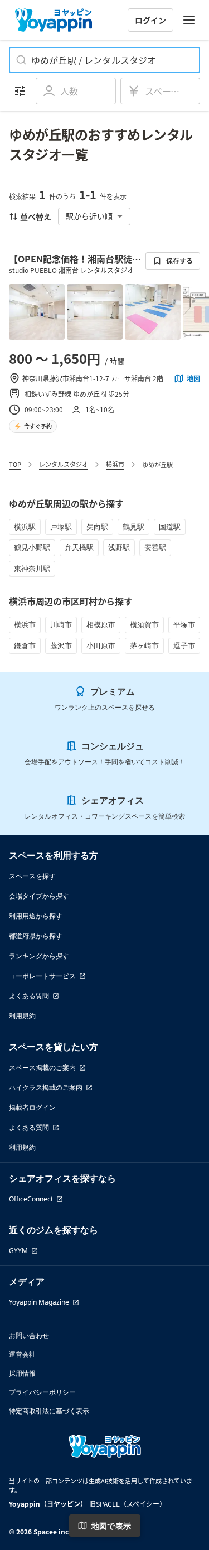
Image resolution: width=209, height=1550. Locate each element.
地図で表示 (111, 1526)
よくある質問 (29, 996)
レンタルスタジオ (63, 464)
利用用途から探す (35, 916)
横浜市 (115, 464)
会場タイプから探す (39, 896)
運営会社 (22, 1354)
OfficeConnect (31, 1199)
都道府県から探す (35, 936)
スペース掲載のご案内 (42, 1067)
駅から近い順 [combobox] (89, 215)
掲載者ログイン (32, 1107)
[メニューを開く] (189, 20)
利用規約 (22, 1016)
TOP (15, 464)
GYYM (18, 1250)
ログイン (150, 20)
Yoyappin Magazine (39, 1302)
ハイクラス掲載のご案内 (45, 1087)
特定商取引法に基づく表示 (49, 1411)
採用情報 (22, 1373)
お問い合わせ (29, 1335)
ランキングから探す (39, 956)
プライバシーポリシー (42, 1392)
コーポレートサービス (42, 976)
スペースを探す (32, 876)
